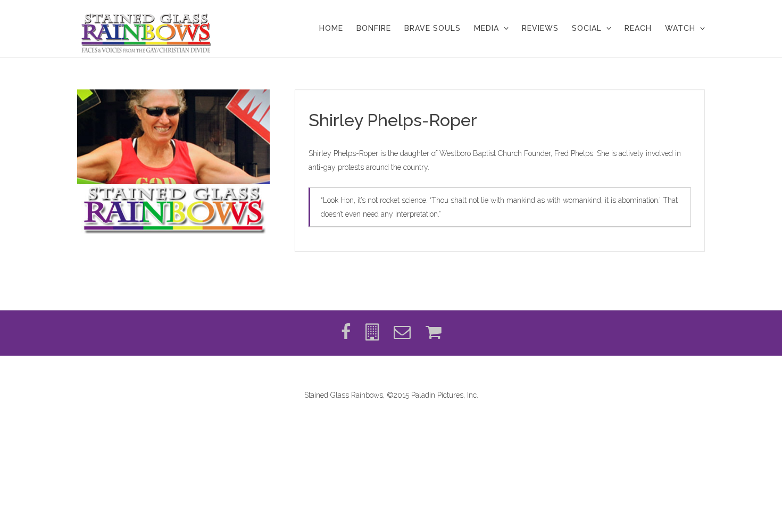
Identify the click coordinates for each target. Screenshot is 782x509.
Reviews (540, 28)
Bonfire (373, 28)
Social (587, 28)
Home (331, 28)
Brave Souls (432, 28)
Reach (638, 28)
